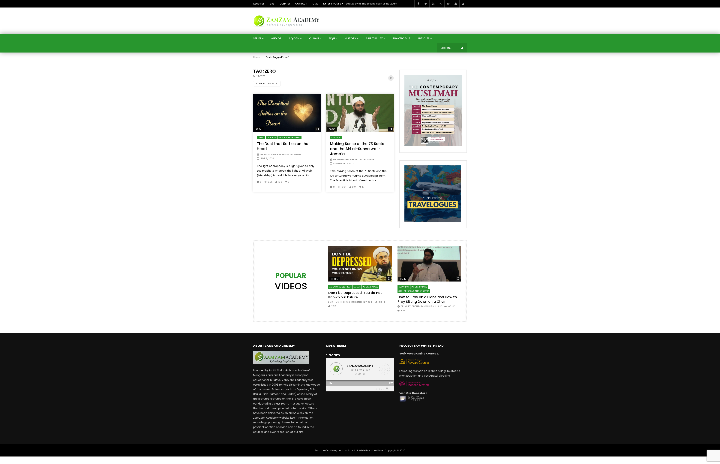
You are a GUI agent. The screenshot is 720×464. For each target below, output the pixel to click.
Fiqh (332, 38)
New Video (336, 137)
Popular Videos (370, 286)
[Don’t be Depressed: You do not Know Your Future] (360, 264)
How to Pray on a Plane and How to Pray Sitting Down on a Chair (427, 299)
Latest (261, 137)
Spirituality (374, 38)
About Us (258, 3)
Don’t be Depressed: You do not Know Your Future (355, 295)
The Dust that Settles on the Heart (282, 146)
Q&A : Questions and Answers (413, 291)
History (350, 38)
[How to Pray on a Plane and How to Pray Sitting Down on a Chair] (429, 264)
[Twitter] (425, 4)
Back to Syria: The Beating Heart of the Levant (371, 3)
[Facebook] (418, 4)
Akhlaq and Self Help (340, 286)
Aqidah (294, 38)
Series (257, 38)
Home (256, 57)
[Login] (463, 4)
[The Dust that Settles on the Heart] (287, 113)
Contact (301, 3)
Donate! (285, 3)
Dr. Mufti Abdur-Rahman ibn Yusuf (280, 154)
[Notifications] (455, 4)
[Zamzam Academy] (286, 20)
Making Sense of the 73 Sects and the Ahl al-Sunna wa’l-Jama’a (357, 148)
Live (272, 3)
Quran (314, 38)
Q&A (315, 3)
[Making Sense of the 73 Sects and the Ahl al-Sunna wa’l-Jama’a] (360, 113)
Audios (276, 38)
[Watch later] (448, 4)
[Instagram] (440, 4)
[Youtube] (433, 4)
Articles (423, 38)
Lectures (271, 137)
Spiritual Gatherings (289, 137)
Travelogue (401, 38)
